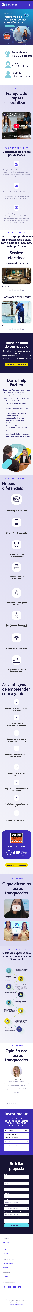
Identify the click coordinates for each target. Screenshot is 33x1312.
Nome (5, 1174)
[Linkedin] (19, 1287)
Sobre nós (6, 1242)
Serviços (5, 1246)
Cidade (6, 1205)
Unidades (6, 1250)
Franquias (6, 1254)
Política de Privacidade (16, 1304)
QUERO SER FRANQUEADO (16, 865)
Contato (5, 1267)
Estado (6, 1199)
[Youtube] (15, 1287)
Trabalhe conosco (8, 1263)
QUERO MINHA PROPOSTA (16, 364)
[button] (29, 5)
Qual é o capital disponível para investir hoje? (16, 1218)
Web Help (6, 1276)
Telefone (6, 1193)
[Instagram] (5, 1287)
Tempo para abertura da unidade (12, 1212)
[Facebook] (10, 1287)
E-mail (5, 1180)
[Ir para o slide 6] (23, 290)
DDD (5, 1187)
